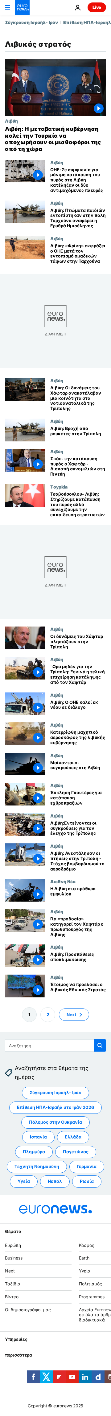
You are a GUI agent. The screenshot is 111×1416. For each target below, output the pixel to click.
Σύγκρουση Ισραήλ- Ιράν (31, 22)
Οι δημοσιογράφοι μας (28, 1309)
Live (96, 7)
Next (71, 1014)
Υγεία (24, 1181)
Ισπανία (38, 1136)
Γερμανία (87, 1166)
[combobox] (55, 1045)
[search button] (100, 1045)
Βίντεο (11, 1296)
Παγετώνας (75, 1151)
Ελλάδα (73, 1136)
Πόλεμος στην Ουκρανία (55, 1122)
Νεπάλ (55, 1181)
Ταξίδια (12, 1283)
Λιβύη (11, 120)
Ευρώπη (13, 1245)
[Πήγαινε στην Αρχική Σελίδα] (22, 7)
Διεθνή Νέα (63, 881)
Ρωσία (87, 1181)
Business (14, 1257)
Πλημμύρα (34, 1151)
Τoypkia (59, 486)
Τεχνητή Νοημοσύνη (36, 1166)
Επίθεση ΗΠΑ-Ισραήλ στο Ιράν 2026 (55, 1107)
